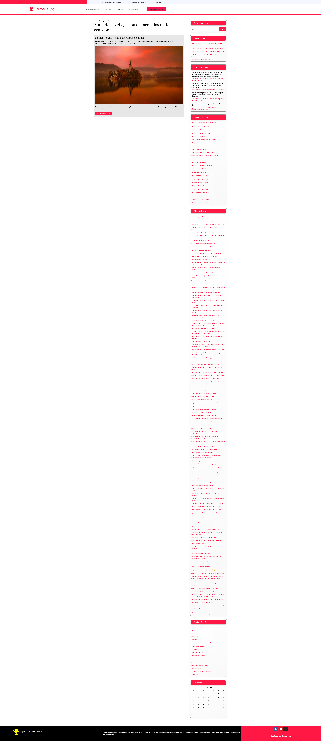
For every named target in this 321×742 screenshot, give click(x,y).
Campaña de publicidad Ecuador (201, 146)
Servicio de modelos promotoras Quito (203, 591)
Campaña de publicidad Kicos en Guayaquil (204, 273)
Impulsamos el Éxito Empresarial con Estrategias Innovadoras (207, 337)
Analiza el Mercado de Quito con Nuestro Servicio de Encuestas (208, 489)
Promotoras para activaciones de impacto (204, 422)
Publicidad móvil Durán (199, 172)
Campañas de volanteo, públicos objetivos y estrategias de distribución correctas (205, 552)
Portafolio (194, 674)
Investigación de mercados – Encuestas (204, 643)
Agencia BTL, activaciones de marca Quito (204, 588)
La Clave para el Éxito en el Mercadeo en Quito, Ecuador (206, 311)
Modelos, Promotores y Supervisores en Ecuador (207, 503)
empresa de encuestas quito (133, 41)
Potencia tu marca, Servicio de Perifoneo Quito (206, 529)
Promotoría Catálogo (198, 655)
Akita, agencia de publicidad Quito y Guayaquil (206, 449)
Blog (192, 630)
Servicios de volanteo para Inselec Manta (204, 390)
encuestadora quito (159, 41)
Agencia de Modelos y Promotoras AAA (203, 526)
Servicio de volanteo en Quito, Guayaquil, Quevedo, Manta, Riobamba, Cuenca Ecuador (207, 595)
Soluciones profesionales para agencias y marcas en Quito (208, 236)
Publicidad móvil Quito (199, 186)
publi (192, 662)
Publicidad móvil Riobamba (200, 192)
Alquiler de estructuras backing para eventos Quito (207, 358)
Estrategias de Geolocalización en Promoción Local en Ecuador (207, 306)
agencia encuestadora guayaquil (115, 41)
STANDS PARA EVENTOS (156, 9)
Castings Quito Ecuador (198, 149)
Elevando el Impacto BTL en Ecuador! (203, 320)
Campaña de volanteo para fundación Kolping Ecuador (205, 268)
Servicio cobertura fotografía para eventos (205, 364)
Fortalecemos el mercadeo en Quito (202, 59)
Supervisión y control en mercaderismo (203, 243)
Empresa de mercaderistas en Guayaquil (204, 406)
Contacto (194, 639)
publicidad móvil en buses (199, 665)
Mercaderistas (197, 130)
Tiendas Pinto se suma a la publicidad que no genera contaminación (208, 288)
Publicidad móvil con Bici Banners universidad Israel (207, 372)
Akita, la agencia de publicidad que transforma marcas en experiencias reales (206, 456)
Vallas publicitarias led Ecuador (201, 671)
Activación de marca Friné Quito (201, 259)
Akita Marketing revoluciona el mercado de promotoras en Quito (205, 437)
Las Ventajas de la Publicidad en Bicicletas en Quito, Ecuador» (208, 301)
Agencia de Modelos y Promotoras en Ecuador (206, 513)
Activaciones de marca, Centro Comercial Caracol (206, 382)
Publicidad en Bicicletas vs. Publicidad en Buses (206, 506)
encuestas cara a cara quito (172, 41)
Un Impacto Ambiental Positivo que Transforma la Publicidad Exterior (207, 522)
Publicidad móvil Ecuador (199, 169)
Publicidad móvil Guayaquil (200, 175)
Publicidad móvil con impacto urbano (203, 452)
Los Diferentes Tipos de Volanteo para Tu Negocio (207, 89)
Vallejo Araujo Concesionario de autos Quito (205, 378)
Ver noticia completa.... (104, 114)
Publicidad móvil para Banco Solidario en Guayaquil (207, 599)
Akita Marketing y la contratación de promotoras (206, 425)
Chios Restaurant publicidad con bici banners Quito (207, 375)
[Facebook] (276, 729)
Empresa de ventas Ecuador (201, 126)
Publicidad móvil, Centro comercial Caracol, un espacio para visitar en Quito (206, 566)
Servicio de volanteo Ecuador (200, 196)
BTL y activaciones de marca (200, 143)
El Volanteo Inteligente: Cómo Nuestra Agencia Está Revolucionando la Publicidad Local (207, 345)
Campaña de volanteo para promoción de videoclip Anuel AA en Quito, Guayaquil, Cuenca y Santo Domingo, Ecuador (207, 578)
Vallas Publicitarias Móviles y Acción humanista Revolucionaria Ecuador (206, 557)
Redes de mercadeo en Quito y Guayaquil (204, 415)
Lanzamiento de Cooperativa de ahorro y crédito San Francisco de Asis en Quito (208, 263)
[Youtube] (281, 729)
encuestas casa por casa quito (103, 43)
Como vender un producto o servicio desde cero (206, 540)
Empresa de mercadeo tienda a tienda (203, 409)
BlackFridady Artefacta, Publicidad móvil (204, 256)
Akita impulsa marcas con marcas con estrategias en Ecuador (208, 442)
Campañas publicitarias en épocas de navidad (205, 292)
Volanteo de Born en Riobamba (201, 281)
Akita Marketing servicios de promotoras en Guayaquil (205, 432)
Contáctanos (133, 9)
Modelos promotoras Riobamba (202, 165)
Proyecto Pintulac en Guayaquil (201, 250)
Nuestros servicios (92, 9)
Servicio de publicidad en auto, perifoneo (204, 482)
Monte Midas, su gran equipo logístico (203, 393)
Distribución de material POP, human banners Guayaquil (205, 386)
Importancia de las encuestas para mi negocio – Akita (206, 473)
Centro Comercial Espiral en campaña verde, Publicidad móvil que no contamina (205, 316)
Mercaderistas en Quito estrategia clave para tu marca (206, 55)
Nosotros (108, 9)
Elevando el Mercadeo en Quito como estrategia (206, 341)
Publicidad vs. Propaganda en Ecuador (203, 328)
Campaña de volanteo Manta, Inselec (203, 396)
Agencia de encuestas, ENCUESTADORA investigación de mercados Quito (204, 108)
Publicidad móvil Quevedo (200, 182)
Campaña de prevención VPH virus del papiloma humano (206, 368)
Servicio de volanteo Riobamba (202, 203)
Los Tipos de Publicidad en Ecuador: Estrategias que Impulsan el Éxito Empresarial (208, 332)
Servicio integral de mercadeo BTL (202, 399)
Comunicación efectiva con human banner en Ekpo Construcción (207, 478)
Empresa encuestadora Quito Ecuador (203, 152)
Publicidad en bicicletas (200, 179)
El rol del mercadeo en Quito (200, 240)
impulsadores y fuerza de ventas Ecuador (204, 155)
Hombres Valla (196, 609)
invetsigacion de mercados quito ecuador (123, 43)
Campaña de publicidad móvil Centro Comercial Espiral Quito (206, 296)
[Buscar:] (205, 29)
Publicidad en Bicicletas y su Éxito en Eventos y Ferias (206, 517)
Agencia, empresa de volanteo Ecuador (203, 139)
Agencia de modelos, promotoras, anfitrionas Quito (207, 573)
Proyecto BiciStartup (198, 659)
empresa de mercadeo (147, 41)
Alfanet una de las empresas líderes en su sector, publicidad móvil (207, 533)
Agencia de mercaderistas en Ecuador (203, 412)
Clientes (120, 9)
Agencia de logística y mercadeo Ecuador (204, 122)
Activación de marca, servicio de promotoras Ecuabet (205, 494)
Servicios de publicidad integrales (202, 446)
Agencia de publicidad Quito (200, 136)
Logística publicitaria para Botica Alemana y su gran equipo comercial (207, 468)
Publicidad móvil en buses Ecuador (202, 485)
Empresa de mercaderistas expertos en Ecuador (207, 403)
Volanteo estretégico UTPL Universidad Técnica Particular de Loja (206, 44)
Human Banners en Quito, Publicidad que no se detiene (206, 277)
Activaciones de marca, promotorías (202, 602)
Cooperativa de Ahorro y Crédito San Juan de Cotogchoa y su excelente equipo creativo (205, 584)
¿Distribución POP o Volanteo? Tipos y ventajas (206, 464)
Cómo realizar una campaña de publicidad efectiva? (207, 606)
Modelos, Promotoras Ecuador (201, 159)
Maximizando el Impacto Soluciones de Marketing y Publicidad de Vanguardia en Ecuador (207, 324)
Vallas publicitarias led (198, 668)
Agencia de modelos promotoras (201, 133)
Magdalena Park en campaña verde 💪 (203, 570)
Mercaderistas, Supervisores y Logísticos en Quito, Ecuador (207, 499)
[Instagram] (285, 729)
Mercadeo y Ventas (197, 646)
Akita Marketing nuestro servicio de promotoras (206, 418)
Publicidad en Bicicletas (198, 543)
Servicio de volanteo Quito (200, 199)
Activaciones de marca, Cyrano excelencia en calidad (208, 51)
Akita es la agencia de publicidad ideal (203, 461)
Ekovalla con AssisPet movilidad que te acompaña (207, 48)
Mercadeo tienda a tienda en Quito (202, 247)
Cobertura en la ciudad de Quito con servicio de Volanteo (206, 547)
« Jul (192, 716)
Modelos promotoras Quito (201, 162)
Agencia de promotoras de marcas (202, 428)
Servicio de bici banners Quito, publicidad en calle (207, 562)
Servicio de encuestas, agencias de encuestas (119, 37)
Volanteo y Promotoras (198, 361)
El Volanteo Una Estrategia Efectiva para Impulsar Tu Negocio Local (207, 79)
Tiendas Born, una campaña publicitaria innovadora (207, 284)
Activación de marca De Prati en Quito (203, 537)
